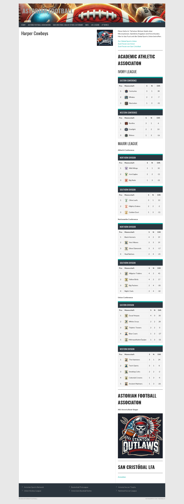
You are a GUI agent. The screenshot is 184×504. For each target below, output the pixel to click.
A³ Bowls (105, 24)
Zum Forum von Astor (126, 44)
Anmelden (122, 477)
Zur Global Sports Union (127, 41)
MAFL (87, 24)
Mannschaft (129, 86)
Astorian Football (47, 10)
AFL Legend (95, 24)
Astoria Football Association (39, 24)
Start (23, 24)
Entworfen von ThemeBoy (155, 498)
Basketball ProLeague (79, 487)
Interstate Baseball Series (81, 491)
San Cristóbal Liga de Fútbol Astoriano (68, 24)
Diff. (158, 86)
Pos (120, 86)
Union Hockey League (32, 491)
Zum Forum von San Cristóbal (129, 46)
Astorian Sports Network (34, 487)
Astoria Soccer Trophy (127, 487)
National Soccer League (127, 491)
